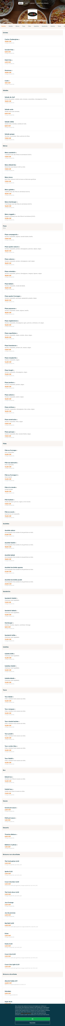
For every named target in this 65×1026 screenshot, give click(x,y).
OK (32, 1019)
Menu (21, 3)
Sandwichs (44, 26)
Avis (26, 3)
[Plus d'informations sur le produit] (19, 39)
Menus (17, 26)
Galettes (52, 26)
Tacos (59, 26)
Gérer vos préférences (26, 1013)
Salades (11, 26)
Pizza (23, 26)
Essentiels (32, 1022)
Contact (32, 3)
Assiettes (36, 26)
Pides (29, 26)
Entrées (4, 26)
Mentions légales (42, 3)
